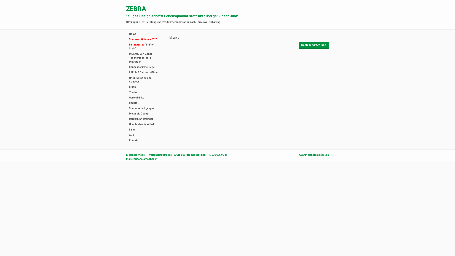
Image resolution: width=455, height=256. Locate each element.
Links (132, 129)
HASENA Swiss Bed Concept (140, 79)
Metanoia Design (139, 113)
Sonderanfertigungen (141, 108)
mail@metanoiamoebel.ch (141, 159)
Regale (133, 103)
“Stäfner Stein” (142, 46)
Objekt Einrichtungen (141, 119)
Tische (133, 92)
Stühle (132, 87)
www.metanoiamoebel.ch (314, 154)
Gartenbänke (136, 97)
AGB (131, 135)
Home (132, 34)
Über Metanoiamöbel (141, 124)
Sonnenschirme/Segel (142, 67)
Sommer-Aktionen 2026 (143, 39)
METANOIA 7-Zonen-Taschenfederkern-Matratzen (141, 57)
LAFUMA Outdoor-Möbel (143, 72)
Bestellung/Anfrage (313, 45)
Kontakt (133, 140)
